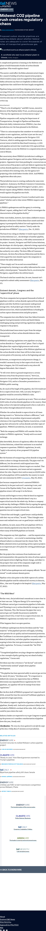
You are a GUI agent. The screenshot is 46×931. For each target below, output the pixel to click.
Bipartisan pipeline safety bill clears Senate (17, 772)
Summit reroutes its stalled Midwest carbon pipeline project (21, 744)
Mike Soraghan (8, 30)
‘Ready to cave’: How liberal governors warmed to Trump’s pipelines (20, 758)
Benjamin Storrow (7, 764)
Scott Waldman (18, 764)
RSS (1, 927)
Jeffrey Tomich (6, 791)
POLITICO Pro (5, 922)
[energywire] (7, 740)
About (2, 916)
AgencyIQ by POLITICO (9, 925)
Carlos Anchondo (7, 749)
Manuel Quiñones (7, 776)
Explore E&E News (7, 919)
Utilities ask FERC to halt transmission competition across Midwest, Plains (20, 786)
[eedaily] (5, 770)
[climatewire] (7, 755)
